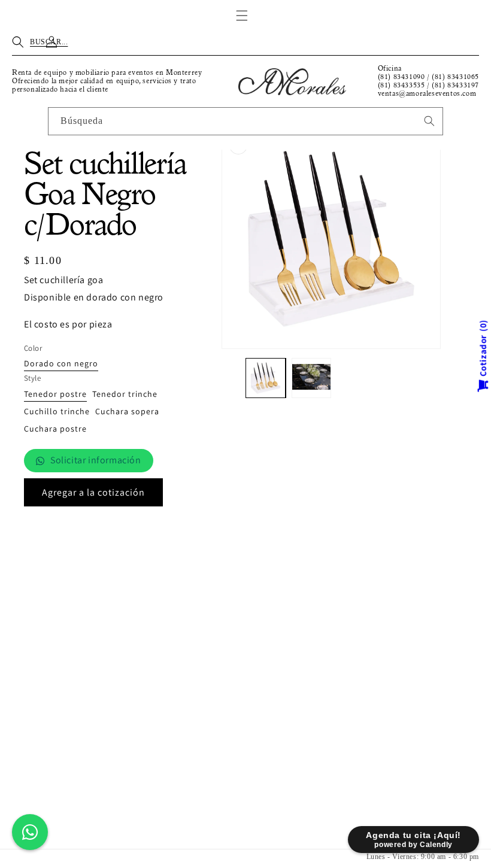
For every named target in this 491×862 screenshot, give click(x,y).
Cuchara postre (55, 429)
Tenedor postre (55, 394)
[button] (242, 15)
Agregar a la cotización (93, 492)
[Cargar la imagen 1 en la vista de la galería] (266, 378)
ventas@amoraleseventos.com (427, 94)
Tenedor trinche (124, 394)
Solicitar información (95, 460)
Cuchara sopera (127, 412)
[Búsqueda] (429, 121)
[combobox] (245, 121)
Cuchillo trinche (57, 412)
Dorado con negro (61, 364)
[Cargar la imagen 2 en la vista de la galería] (312, 378)
